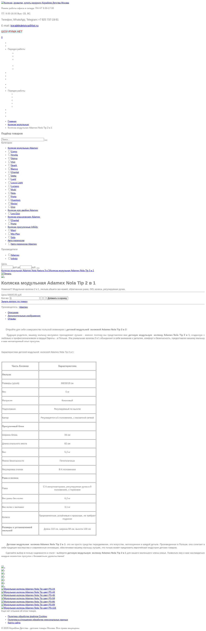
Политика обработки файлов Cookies (27, 616)
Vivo (13, 162)
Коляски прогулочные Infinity (23, 227)
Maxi (13, 230)
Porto (13, 196)
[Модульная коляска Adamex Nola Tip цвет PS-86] (28, 601)
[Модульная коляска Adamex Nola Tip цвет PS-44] (28, 592)
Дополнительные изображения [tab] (24, 315)
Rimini (14, 203)
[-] (3, 276)
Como (14, 151)
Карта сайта (14, 622)
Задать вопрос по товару (14, 301)
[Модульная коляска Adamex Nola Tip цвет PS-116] (28, 608)
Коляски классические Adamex (24, 216)
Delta (13, 175)
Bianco (14, 169)
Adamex (15, 255)
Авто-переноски (16, 240)
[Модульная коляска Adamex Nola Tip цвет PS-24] (28, 589)
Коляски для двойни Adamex (23, 210)
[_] (3, 567)
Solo (13, 237)
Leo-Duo (15, 213)
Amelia (14, 155)
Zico (13, 207)
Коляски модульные (18, 124)
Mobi (13, 189)
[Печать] (6, 273)
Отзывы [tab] (12, 318)
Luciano (15, 186)
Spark (14, 165)
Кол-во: (5, 298)
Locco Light (17, 182)
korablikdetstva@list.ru (24, 25)
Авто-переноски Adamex (24, 244)
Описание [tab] (13, 312)
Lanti (13, 179)
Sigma (14, 158)
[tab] (103, 142)
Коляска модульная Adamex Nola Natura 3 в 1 (25, 270)
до (18, 267)
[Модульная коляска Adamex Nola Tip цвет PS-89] (28, 604)
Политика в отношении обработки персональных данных (38, 619)
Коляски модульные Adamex (23, 148)
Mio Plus (15, 234)
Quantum (15, 200)
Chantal (15, 172)
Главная (12, 121)
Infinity (14, 258)
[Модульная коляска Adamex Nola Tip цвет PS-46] (28, 595)
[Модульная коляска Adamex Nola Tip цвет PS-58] (28, 598)
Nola (13, 193)
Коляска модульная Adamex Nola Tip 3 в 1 (72, 270)
